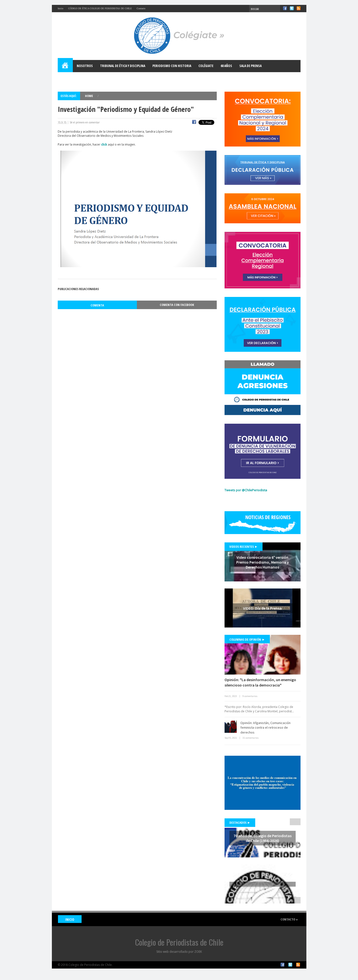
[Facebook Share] (194, 122)
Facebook (285, 8)
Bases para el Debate (77, 78)
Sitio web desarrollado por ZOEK (179, 952)
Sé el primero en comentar (85, 122)
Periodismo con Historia (171, 65)
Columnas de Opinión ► (247, 639)
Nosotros (85, 65)
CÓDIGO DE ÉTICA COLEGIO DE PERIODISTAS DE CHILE (100, 8)
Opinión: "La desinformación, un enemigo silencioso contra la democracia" (260, 682)
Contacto (141, 8)
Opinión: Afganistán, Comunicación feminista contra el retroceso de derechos (265, 728)
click (104, 144)
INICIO (69, 919)
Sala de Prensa (250, 65)
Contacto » (289, 919)
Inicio (60, 8)
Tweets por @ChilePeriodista (246, 490)
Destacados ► (239, 822)
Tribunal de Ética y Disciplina (122, 65)
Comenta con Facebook (177, 305)
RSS (299, 8)
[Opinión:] (263, 655)
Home (65, 66)
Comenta (97, 305)
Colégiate (205, 65)
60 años (226, 65)
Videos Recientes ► (243, 546)
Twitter (292, 8)
